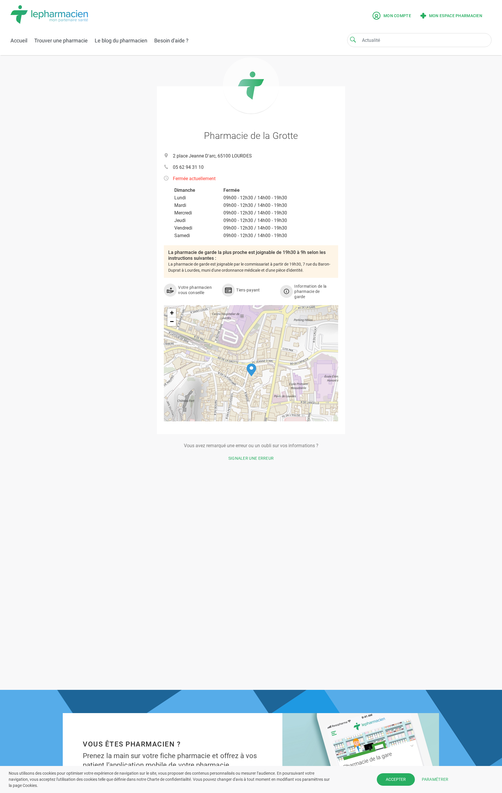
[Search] (353, 39)
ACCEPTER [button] (396, 779)
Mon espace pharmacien (455, 15)
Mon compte (397, 15)
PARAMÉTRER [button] (435, 779)
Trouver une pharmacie (61, 40)
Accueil (18, 40)
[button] (251, 370)
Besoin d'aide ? (171, 40)
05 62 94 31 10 (188, 167)
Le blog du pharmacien (121, 40)
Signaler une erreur (251, 458)
